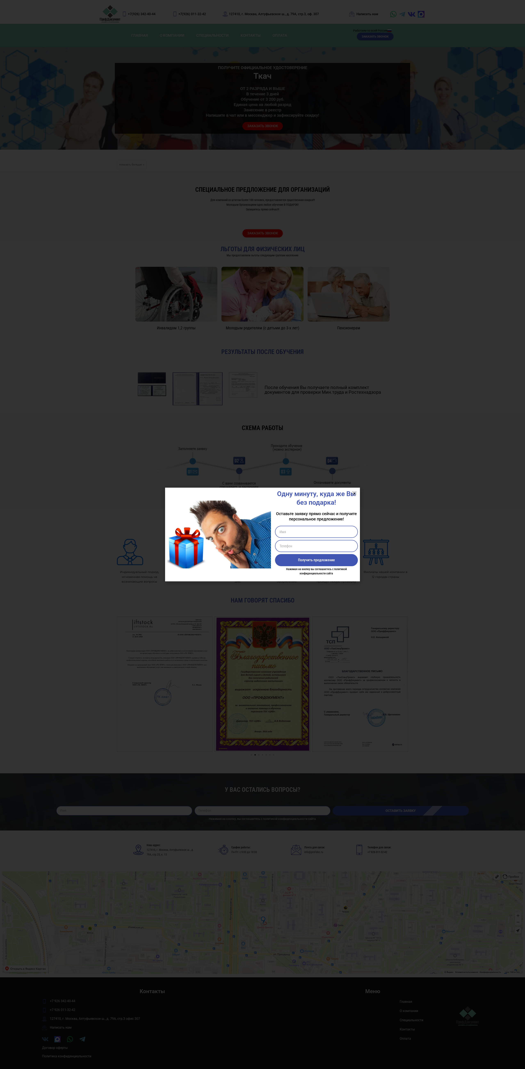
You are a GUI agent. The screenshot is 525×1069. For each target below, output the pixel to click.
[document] (262, 534)
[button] (354, 493)
